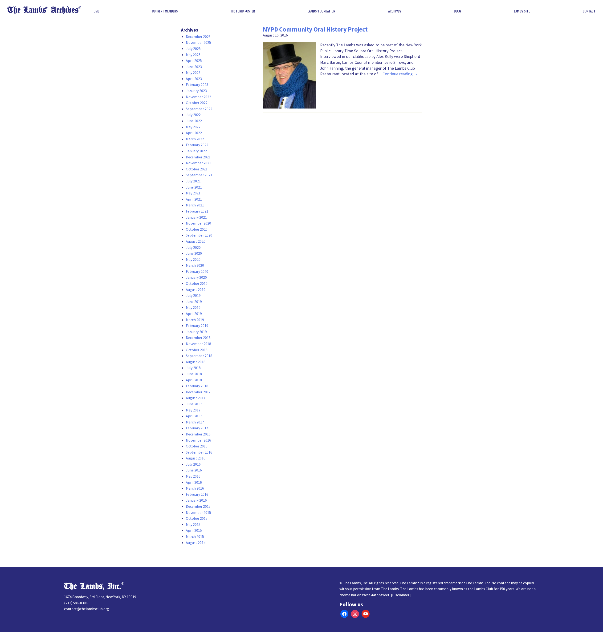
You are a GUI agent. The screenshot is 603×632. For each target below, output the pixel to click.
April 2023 (194, 78)
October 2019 (197, 283)
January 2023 (196, 90)
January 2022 (196, 151)
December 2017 (198, 392)
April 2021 (194, 199)
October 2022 (197, 102)
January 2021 (196, 217)
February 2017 (197, 428)
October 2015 (197, 518)
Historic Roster (243, 11)
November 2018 (198, 343)
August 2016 (195, 458)
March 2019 (195, 319)
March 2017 (195, 422)
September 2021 (199, 175)
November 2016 (198, 440)
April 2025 (194, 60)
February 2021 (197, 211)
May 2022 (193, 127)
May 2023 (193, 72)
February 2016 (197, 494)
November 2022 (198, 96)
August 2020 (195, 241)
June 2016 (194, 470)
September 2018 (199, 355)
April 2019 (194, 313)
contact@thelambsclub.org (86, 608)
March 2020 (195, 265)
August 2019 (195, 289)
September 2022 (199, 108)
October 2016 (197, 446)
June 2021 (194, 187)
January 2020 (196, 277)
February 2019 (197, 325)
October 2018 (197, 349)
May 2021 (193, 193)
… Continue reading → (398, 73)
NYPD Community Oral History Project (315, 29)
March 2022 (195, 139)
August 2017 (195, 397)
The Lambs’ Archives (43, 10)
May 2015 (193, 524)
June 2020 (194, 253)
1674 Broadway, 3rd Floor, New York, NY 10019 (100, 596)
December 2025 (198, 36)
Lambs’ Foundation (321, 11)
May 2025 (193, 54)
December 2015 (198, 506)
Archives (394, 11)
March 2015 (195, 536)
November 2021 (198, 163)
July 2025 (193, 48)
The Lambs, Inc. (92, 586)
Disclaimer (400, 594)
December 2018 (198, 337)
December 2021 (198, 157)
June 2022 (194, 120)
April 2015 (194, 530)
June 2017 (194, 404)
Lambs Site (522, 11)
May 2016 (193, 476)
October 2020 (197, 229)
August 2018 (195, 361)
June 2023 (194, 66)
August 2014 (195, 542)
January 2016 (196, 500)
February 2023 (197, 84)
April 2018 (194, 380)
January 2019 (196, 331)
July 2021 (193, 181)
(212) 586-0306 (76, 602)
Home (95, 11)
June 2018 (194, 373)
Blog (457, 11)
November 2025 (198, 42)
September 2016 (199, 452)
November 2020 (198, 223)
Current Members (165, 11)
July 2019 (193, 295)
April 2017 (194, 416)
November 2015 (198, 512)
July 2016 (193, 464)
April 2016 (194, 482)
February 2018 (197, 385)
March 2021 (195, 205)
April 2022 (194, 132)
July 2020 (193, 247)
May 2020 (193, 259)
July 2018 (193, 367)
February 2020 (197, 271)
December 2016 (198, 434)
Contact (589, 11)
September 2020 (199, 235)
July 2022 (193, 114)
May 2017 (193, 410)
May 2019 (193, 307)
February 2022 (197, 144)
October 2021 (197, 169)
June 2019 (194, 301)
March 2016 (195, 488)
